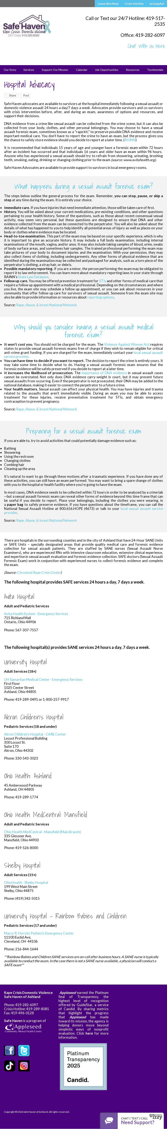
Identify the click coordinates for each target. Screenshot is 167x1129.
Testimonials (155, 69)
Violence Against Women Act (126, 344)
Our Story (10, 69)
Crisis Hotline (134, 3)
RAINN (129, 140)
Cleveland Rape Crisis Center (39, 572)
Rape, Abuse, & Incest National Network (46, 305)
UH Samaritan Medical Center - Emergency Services (43, 679)
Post (26, 95)
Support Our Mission (55, 69)
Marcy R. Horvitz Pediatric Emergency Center (39, 933)
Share (12, 95)
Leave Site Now (108, 3)
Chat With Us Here (146, 46)
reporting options (100, 297)
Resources (133, 69)
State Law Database (33, 277)
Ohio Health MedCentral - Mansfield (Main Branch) (42, 832)
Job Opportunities (106, 69)
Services (28, 69)
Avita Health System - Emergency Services (36, 614)
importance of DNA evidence (104, 373)
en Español (156, 3)
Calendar (81, 69)
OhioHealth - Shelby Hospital (26, 882)
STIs (102, 281)
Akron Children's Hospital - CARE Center (35, 734)
